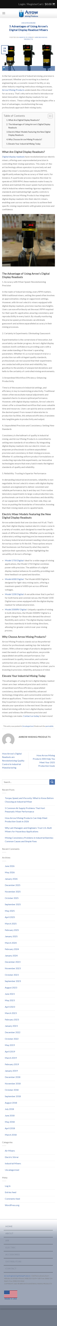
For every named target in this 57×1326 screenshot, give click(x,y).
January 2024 (11, 955)
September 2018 (13, 1096)
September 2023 (13, 981)
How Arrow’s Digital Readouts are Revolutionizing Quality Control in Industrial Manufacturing (13, 760)
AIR (7, 1240)
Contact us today (31, 716)
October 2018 (12, 1089)
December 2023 (12, 962)
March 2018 (11, 1134)
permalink (49, 726)
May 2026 (10, 872)
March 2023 (11, 1013)
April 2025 (10, 917)
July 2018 (9, 1109)
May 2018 (10, 1121)
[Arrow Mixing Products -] (28, 13)
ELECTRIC (10, 1247)
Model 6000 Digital (14, 579)
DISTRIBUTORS (13, 1261)
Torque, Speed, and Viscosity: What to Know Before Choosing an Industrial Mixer (29, 800)
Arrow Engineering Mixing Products (17, 1276)
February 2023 (12, 1019)
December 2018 (12, 1077)
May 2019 (10, 1045)
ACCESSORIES (12, 1254)
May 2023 (10, 1000)
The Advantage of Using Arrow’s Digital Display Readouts (29, 126)
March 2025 (11, 923)
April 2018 (10, 1128)
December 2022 (12, 1032)
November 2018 (13, 1083)
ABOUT (9, 1233)
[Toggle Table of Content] (49, 116)
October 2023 (12, 974)
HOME (8, 1226)
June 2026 (10, 866)
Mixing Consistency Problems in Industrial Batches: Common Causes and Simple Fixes (29, 839)
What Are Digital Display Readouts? (24, 120)
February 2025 (12, 930)
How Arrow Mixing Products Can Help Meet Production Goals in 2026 (26, 820)
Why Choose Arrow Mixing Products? (25, 139)
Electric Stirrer (12, 1157)
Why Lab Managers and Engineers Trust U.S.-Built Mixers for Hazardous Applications (28, 830)
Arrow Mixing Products (13, 90)
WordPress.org (12, 1205)
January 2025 (11, 936)
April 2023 (10, 1006)
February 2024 (12, 949)
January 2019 (11, 1070)
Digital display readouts (13, 156)
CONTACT (10, 1268)
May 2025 (10, 910)
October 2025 (12, 898)
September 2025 (13, 904)
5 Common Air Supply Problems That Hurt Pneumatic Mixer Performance (25, 810)
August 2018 (11, 1102)
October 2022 (12, 1038)
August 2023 (11, 987)
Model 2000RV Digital (15, 609)
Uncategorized (28, 23)
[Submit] (52, 782)
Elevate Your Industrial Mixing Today (24, 144)
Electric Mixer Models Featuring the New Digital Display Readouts (29, 133)
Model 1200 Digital (14, 594)
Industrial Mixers (13, 1163)
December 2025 (12, 885)
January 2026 (11, 878)
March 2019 (11, 1057)
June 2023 (10, 994)
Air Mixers (10, 1150)
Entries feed (10, 1192)
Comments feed (12, 1198)
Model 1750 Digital (14, 560)
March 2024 (11, 942)
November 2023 (13, 968)
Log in (8, 1186)
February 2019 (12, 1064)
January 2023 (11, 1025)
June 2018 (10, 1115)
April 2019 (10, 1051)
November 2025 (13, 891)
